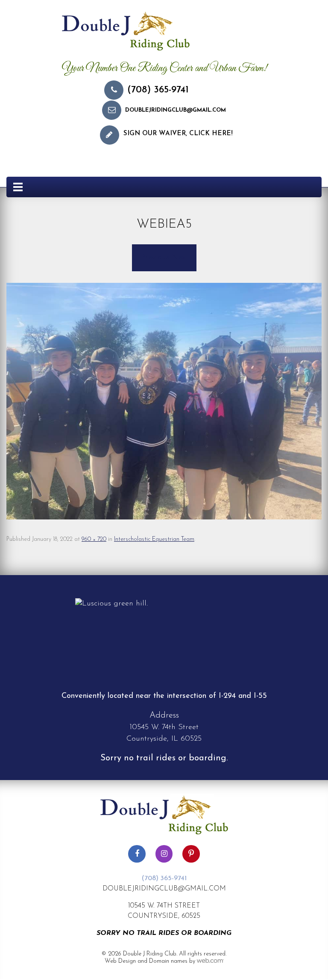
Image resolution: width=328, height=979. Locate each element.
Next (181, 257)
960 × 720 (94, 539)
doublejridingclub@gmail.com (175, 110)
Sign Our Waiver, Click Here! (178, 134)
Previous (153, 257)
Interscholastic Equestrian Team (154, 539)
